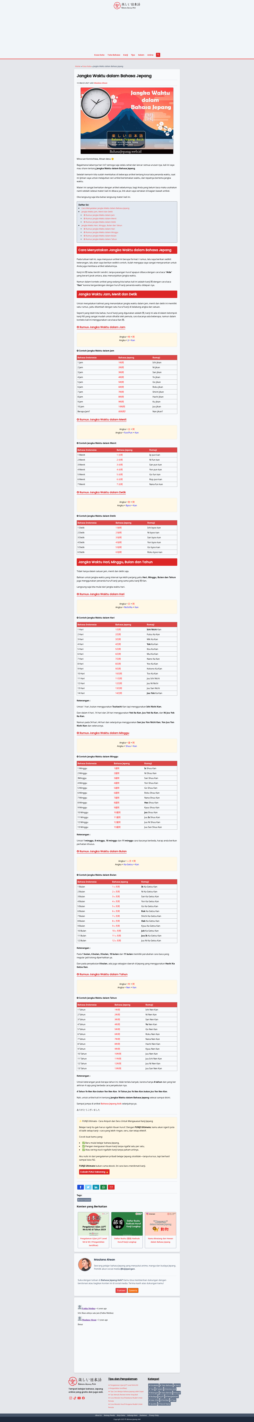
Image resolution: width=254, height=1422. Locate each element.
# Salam (159, 1389)
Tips (133, 55)
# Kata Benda (166, 1392)
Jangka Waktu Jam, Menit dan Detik (97, 211)
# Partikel (164, 1400)
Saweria (133, 1290)
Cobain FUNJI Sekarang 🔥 (94, 1171)
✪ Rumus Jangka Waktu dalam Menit (100, 218)
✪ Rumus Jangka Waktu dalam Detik (100, 222)
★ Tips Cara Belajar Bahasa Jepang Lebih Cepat (126, 1391)
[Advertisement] (127, 31)
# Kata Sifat (154, 1400)
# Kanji (177, 1385)
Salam (141, 55)
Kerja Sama (121, 1415)
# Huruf (176, 1392)
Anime (150, 55)
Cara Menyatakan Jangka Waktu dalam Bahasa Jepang (105, 208)
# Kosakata (153, 1385)
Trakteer (121, 1290)
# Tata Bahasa (166, 1385)
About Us (98, 1415)
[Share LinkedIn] (96, 1187)
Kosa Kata (99, 55)
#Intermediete (84, 1200)
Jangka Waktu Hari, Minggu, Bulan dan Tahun (101, 225)
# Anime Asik (170, 1389)
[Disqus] (127, 1337)
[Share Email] (111, 1187)
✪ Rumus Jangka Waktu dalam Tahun (100, 239)
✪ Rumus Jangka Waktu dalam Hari (99, 229)
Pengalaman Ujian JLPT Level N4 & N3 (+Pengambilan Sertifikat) (93, 1242)
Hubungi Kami (132, 1415)
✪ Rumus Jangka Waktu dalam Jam (99, 215)
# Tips (151, 1389)
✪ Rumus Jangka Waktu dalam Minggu (101, 232)
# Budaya (153, 1396)
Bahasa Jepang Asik (133, 1419)
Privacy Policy (154, 1415)
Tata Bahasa (114, 55)
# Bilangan (153, 1392)
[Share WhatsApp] (103, 1187)
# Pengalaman (171, 1396)
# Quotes (153, 1404)
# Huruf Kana (164, 1404)
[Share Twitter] (88, 1187)
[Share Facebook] (80, 1187)
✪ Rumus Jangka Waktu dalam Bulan (100, 235)
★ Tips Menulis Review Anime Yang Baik (123, 1395)
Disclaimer (143, 1415)
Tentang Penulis (109, 1415)
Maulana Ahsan (100, 83)
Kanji (125, 55)
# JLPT (161, 1396)
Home (77, 66)
